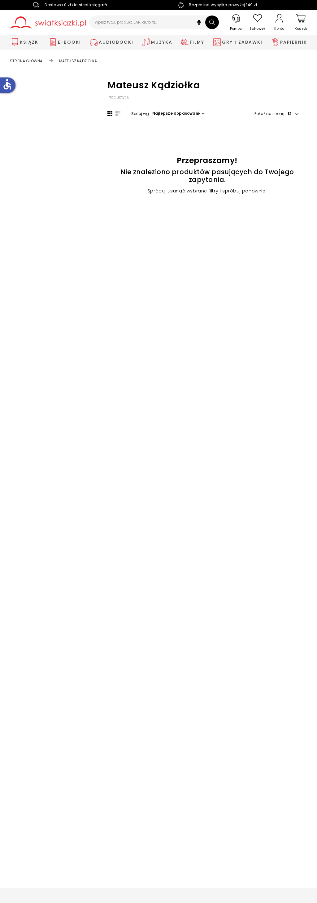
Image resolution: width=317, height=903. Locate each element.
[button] (199, 23)
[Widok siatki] (109, 113)
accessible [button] (7, 84)
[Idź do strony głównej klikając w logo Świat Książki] (48, 22)
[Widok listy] (117, 113)
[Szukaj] (212, 22)
